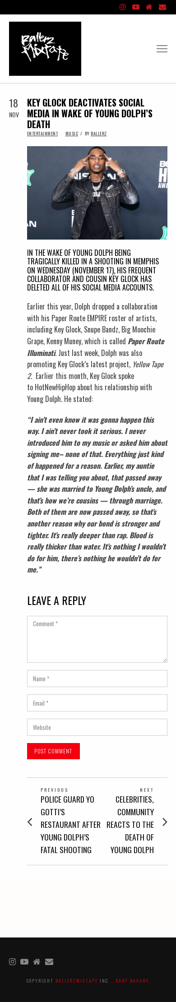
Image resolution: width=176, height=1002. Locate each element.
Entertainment (42, 133)
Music (72, 133)
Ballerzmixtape (77, 980)
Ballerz (99, 133)
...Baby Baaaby (129, 980)
